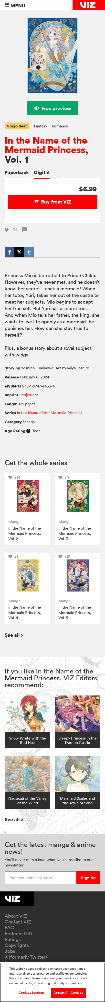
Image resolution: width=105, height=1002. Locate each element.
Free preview (56, 108)
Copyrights (17, 945)
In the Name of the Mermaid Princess (46, 145)
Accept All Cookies (68, 993)
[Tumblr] (29, 252)
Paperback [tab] (17, 172)
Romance (60, 126)
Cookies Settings (31, 993)
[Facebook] (9, 252)
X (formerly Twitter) (26, 957)
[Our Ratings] (28, 430)
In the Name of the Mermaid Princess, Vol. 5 (74, 612)
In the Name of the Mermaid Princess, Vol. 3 (74, 533)
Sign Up (88, 877)
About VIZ (16, 916)
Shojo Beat (17, 126)
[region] (52, 982)
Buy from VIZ (56, 201)
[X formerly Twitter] (19, 252)
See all (14, 635)
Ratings (13, 939)
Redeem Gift (18, 933)
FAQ (9, 928)
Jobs (10, 951)
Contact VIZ (18, 922)
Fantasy (40, 126)
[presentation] (27, 496)
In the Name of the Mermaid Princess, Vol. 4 (24, 612)
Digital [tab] (42, 172)
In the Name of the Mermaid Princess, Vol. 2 (24, 533)
